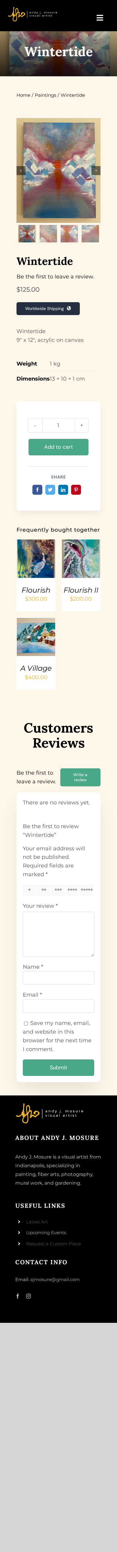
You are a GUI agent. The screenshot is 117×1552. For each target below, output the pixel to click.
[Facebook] (37, 489)
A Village (36, 668)
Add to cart (58, 447)
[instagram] (28, 1296)
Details (29, 566)
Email (32, 995)
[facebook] (17, 1296)
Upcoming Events (46, 1232)
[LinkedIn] (63, 489)
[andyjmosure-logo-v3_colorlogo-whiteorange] (33, 8)
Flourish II (81, 590)
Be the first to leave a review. (55, 276)
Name (33, 967)
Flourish (36, 590)
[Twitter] (50, 489)
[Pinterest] (76, 489)
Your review (40, 906)
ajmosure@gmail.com (55, 1279)
